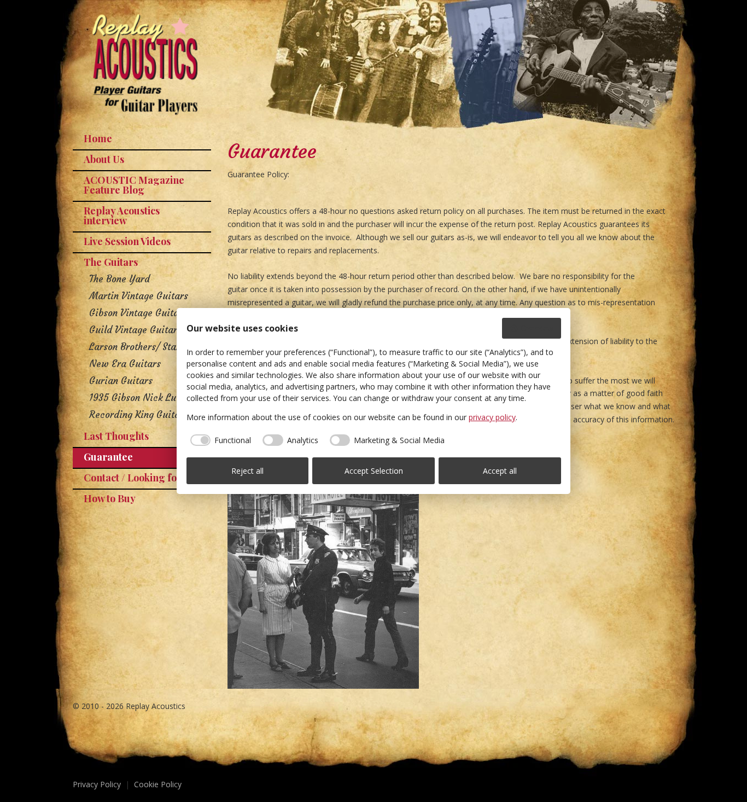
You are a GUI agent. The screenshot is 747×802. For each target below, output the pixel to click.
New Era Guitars (125, 364)
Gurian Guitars (121, 381)
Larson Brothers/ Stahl (136, 347)
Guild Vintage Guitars (135, 330)
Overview (537, 328)
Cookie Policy (158, 784)
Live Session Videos (127, 241)
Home (98, 138)
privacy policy (492, 417)
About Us (104, 159)
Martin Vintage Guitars (138, 296)
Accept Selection (374, 471)
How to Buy (110, 498)
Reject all (247, 471)
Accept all (500, 471)
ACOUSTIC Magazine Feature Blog (134, 184)
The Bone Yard (119, 279)
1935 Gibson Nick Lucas (140, 398)
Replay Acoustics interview (122, 215)
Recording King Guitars (138, 415)
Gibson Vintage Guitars (138, 313)
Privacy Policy (97, 784)
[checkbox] (219, 440)
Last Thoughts (116, 436)
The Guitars (111, 262)
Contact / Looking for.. (135, 477)
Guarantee (108, 456)
